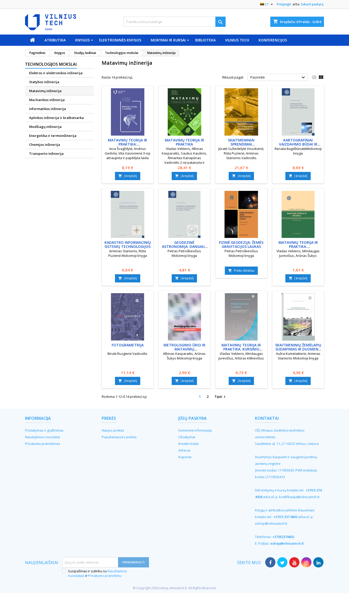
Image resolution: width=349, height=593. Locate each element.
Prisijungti (284, 4)
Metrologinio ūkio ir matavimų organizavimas (184, 349)
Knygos (82, 40)
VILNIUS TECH (237, 40)
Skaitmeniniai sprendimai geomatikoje (241, 144)
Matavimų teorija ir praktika (184, 142)
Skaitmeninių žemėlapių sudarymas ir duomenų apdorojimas (298, 349)
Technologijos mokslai (51, 64)
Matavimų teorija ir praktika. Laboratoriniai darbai (298, 246)
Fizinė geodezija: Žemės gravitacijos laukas (241, 244)
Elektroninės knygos (120, 40)
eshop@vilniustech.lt (271, 523)
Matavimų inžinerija (45, 91)
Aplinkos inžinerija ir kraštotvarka (56, 117)
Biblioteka (205, 40)
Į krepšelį (127, 176)
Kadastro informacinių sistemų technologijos (127, 244)
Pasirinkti (278, 77)
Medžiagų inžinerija (45, 126)
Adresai (184, 450)
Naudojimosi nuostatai (42, 437)
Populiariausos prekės (119, 437)
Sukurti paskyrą (312, 4)
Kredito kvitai (188, 443)
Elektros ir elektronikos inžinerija (56, 73)
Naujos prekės (113, 430)
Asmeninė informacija (195, 430)
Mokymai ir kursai (168, 40)
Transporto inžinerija (46, 153)
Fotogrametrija (128, 345)
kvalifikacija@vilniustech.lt (299, 497)
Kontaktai (267, 418)
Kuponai (184, 457)
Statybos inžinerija (44, 82)
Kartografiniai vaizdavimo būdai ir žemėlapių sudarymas (298, 144)
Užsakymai (186, 437)
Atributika (55, 40)
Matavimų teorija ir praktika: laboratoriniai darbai (127, 144)
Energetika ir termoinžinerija (52, 135)
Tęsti (220, 396)
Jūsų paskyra (192, 418)
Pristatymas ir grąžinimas (44, 430)
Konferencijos (273, 40)
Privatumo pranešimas (42, 443)
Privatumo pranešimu (104, 575)
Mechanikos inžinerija (47, 99)
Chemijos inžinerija (44, 144)
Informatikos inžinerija (47, 108)
